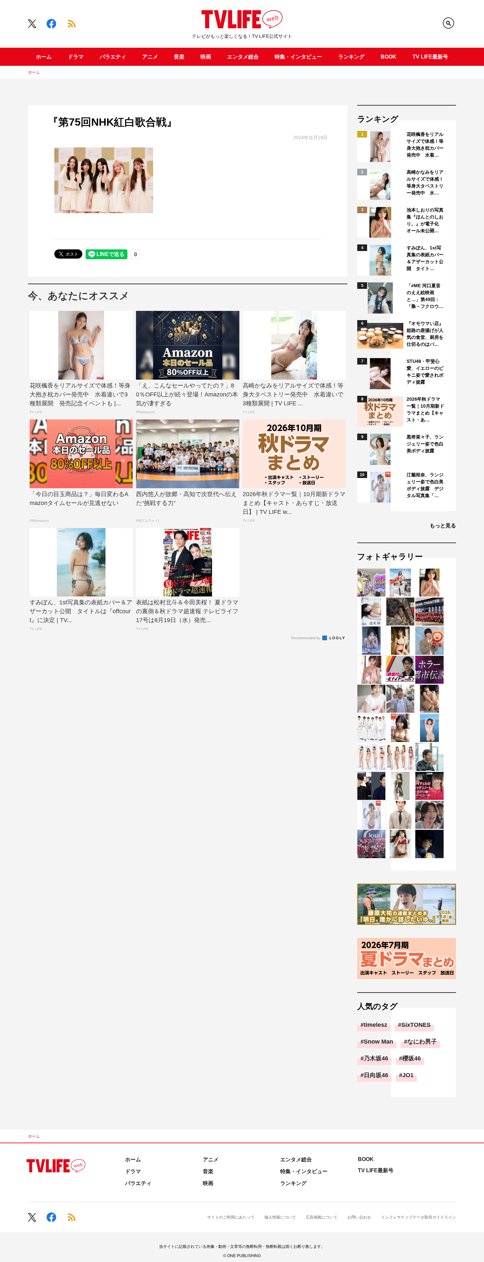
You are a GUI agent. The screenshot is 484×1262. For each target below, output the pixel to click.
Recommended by (306, 638)
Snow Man (378, 1041)
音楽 (179, 57)
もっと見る (443, 525)
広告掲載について (321, 1217)
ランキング (351, 57)
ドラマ (76, 57)
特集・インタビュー (298, 57)
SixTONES (416, 1025)
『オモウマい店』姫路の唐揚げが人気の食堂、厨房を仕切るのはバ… (425, 334)
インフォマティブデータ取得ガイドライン (418, 1217)
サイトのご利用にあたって (231, 1217)
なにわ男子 (422, 1041)
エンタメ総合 (243, 57)
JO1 (408, 1075)
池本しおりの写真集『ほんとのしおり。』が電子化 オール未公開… (425, 220)
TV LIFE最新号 (430, 57)
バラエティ (113, 57)
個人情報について (280, 1217)
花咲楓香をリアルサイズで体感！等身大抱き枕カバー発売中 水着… (425, 145)
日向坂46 (376, 1075)
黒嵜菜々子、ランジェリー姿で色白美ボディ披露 (425, 443)
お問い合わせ (359, 1217)
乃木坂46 (376, 1058)
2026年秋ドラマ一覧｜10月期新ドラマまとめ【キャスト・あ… (425, 409)
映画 (206, 57)
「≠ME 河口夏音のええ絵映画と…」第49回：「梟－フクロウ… (425, 296)
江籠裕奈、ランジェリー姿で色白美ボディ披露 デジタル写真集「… (425, 485)
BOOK (388, 57)
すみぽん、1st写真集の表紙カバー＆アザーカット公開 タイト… (425, 258)
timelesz (375, 1025)
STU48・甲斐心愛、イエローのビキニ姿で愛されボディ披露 (425, 372)
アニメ (150, 57)
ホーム (44, 57)
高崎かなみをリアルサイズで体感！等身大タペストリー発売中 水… (425, 182)
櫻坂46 (411, 1058)
